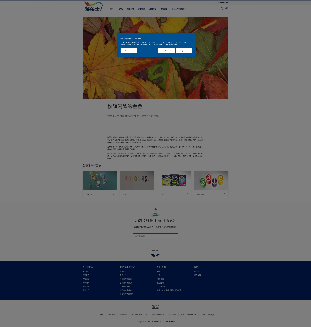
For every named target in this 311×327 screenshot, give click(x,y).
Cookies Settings (129, 51)
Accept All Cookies (166, 51)
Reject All (184, 51)
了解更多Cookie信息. (171, 44)
